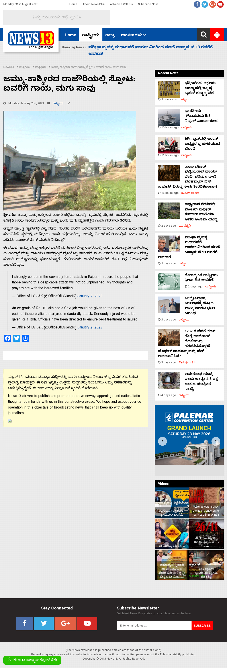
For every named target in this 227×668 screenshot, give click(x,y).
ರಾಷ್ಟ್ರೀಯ (91, 36)
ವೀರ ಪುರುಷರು (187, 363)
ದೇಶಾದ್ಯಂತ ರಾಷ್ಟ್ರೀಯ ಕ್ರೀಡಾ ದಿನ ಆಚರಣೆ (123, 48)
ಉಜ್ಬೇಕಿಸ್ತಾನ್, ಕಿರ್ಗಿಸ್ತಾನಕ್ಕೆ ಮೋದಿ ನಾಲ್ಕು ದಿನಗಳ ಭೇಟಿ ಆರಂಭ (200, 306)
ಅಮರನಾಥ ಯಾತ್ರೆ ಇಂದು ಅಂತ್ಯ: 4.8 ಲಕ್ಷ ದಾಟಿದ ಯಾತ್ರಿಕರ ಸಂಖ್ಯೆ (201, 382)
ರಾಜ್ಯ (110, 36)
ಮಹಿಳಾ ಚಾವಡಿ (190, 193)
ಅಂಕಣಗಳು (132, 36)
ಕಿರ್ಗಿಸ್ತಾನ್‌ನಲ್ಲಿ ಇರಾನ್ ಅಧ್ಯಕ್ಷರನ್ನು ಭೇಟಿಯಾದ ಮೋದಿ (202, 144)
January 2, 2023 (89, 296)
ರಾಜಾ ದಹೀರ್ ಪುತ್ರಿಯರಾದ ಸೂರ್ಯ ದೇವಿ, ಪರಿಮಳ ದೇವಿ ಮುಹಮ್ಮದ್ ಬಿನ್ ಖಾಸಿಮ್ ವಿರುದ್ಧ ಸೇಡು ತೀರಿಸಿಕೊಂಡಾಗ (187, 177)
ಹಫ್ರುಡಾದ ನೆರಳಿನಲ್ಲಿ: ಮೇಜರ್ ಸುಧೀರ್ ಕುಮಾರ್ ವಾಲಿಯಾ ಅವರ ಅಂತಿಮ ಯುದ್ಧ (201, 212)
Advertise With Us (121, 4)
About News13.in (93, 4)
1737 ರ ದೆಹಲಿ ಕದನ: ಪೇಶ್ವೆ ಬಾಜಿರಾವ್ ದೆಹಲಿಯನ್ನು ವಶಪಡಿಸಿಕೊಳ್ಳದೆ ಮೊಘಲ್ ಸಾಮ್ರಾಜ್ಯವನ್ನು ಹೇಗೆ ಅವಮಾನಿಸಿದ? (187, 344)
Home (73, 4)
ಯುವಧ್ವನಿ (185, 226)
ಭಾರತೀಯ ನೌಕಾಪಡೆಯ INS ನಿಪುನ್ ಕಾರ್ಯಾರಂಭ (201, 116)
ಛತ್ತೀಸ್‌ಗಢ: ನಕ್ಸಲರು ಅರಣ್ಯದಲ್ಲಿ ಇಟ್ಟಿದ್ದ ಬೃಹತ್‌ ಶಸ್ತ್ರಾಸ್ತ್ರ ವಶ (200, 88)
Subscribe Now (148, 4)
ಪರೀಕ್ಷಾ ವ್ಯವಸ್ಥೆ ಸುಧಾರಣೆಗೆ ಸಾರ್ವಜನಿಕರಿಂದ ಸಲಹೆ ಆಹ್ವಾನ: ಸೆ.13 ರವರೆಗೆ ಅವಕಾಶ (189, 248)
